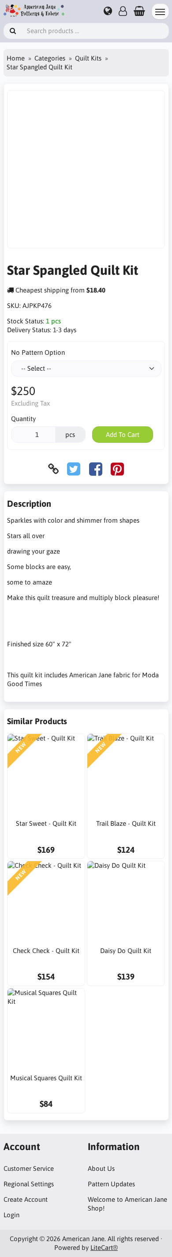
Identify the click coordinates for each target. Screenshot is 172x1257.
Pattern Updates (111, 1184)
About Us (101, 1168)
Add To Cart (122, 434)
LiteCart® (104, 1247)
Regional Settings (29, 1184)
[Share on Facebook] (95, 469)
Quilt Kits (88, 58)
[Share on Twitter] (73, 469)
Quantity (23, 418)
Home (16, 58)
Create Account (26, 1199)
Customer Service (29, 1168)
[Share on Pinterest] (117, 469)
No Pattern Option (38, 352)
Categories (49, 58)
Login (11, 1215)
